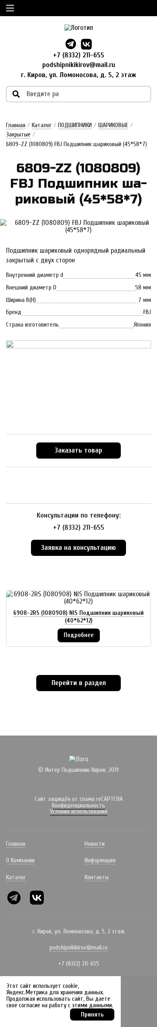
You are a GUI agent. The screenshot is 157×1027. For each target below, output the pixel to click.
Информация (100, 860)
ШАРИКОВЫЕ (113, 125)
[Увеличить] (78, 226)
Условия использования (78, 811)
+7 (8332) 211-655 (78, 55)
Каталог (42, 125)
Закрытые (18, 134)
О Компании (20, 860)
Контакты (97, 877)
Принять (92, 1014)
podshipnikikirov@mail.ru (78, 65)
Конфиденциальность (78, 805)
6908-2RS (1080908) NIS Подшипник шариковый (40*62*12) (78, 616)
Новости (95, 843)
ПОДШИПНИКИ (75, 125)
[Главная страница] (78, 27)
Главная (15, 125)
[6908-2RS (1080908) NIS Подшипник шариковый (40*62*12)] (78, 598)
